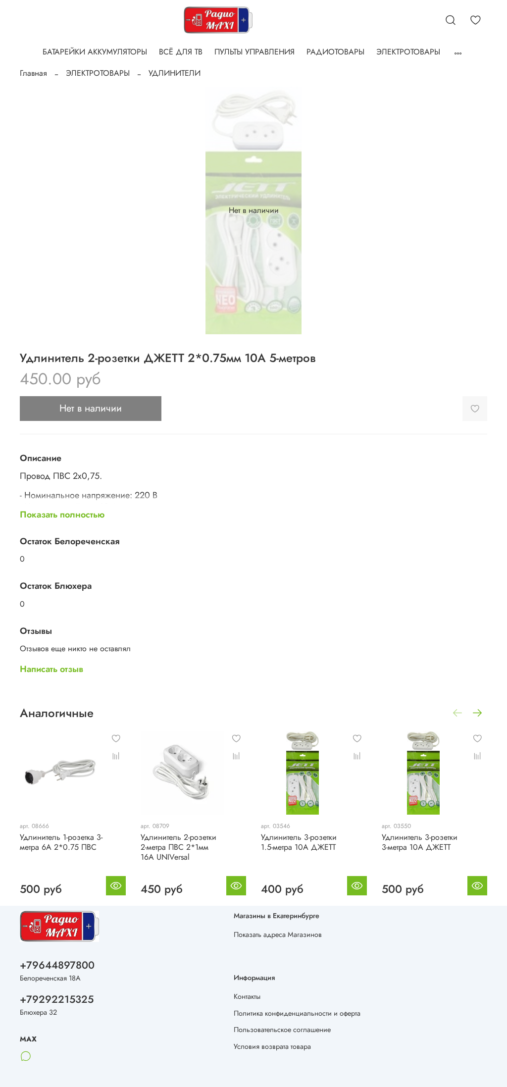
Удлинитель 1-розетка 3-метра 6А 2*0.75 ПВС (61, 841)
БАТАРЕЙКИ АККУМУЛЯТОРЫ (95, 51)
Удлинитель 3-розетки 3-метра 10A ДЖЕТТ (419, 841)
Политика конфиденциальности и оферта (297, 1013)
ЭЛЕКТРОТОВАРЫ (408, 51)
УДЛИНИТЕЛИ (175, 73)
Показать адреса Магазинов (278, 934)
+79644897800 (57, 965)
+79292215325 (57, 999)
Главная (33, 73)
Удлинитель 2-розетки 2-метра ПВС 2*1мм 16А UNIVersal (178, 846)
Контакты (247, 996)
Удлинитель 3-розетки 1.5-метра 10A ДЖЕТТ (299, 841)
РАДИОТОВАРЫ (335, 51)
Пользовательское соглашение (282, 1030)
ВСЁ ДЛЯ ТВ (181, 51)
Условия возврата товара (272, 1046)
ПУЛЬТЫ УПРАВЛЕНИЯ (254, 51)
